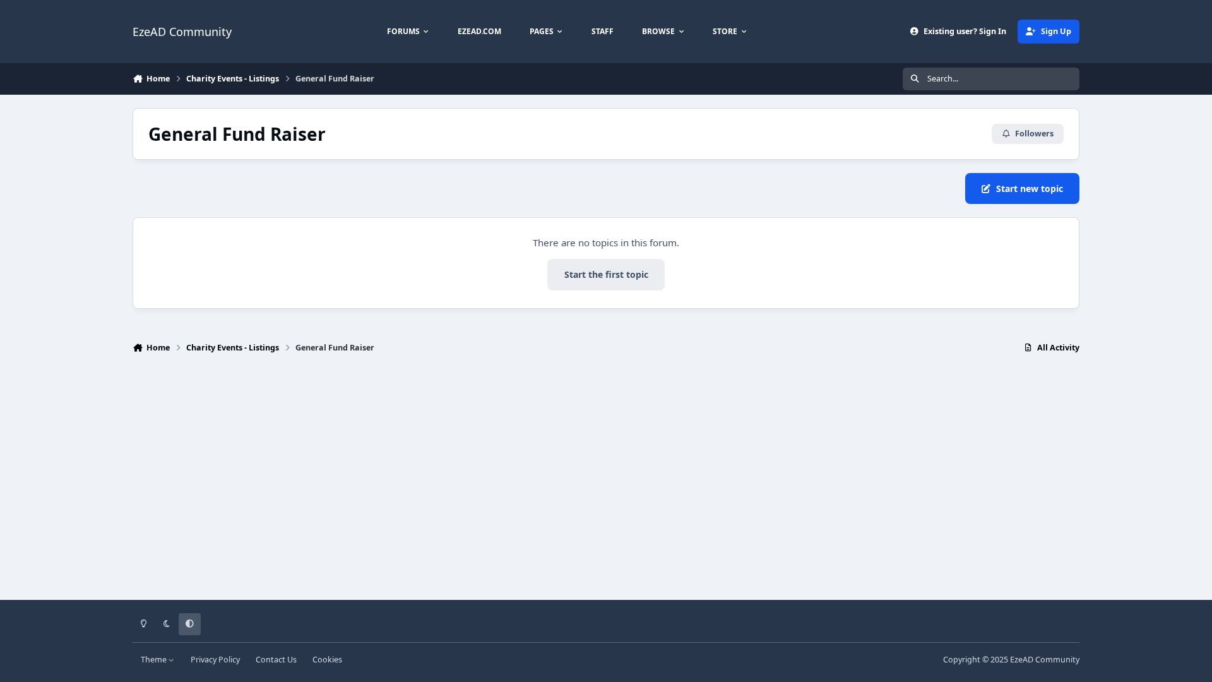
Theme (155, 659)
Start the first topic (606, 274)
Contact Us (276, 659)
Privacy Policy (215, 659)
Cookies (327, 659)
